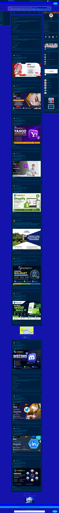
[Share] (16, 47)
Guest (51, 18)
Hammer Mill (48, 92)
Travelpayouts (51, 105)
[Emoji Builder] (28, 9)
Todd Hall (18, 92)
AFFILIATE (34, 495)
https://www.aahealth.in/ (16, 24)
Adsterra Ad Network (51, 107)
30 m (16, 186)
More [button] (57, 111)
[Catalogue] (38, 9)
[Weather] (12, 9)
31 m (16, 221)
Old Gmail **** (22, 60)
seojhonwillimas (49, 82)
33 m (16, 343)
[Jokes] (15, 9)
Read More (14, 228)
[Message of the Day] (22, 9)
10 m (16, 19)
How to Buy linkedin (49, 87)
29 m (16, 118)
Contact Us (52, 111)
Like (13, 47)
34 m (16, 396)
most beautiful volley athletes (51, 48)
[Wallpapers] (18, 9)
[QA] (33, 9)
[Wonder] (14, 47)
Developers (55, 111)
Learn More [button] (34, 511)
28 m (16, 86)
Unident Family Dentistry (50, 74)
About (44, 111)
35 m (16, 461)
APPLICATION (29, 495)
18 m (16, 37)
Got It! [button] (43, 511)
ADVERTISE (25, 495)
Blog (49, 111)
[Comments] (15, 47)
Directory (47, 111)
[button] (38, 1)
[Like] (15, 47)
